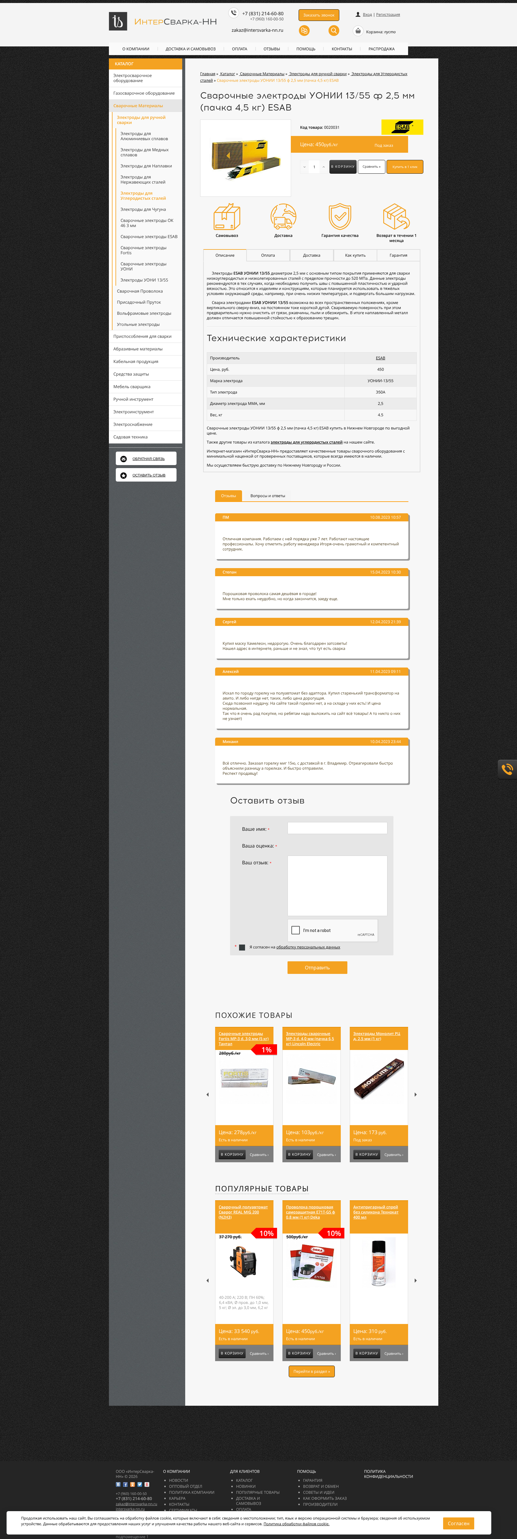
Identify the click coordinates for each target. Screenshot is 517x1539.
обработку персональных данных (308, 947)
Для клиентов (245, 1471)
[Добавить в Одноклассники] (132, 1484)
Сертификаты (183, 1510)
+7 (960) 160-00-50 (267, 19)
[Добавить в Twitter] (139, 1484)
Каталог (124, 64)
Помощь (305, 49)
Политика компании (192, 1492)
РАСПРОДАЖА (382, 49)
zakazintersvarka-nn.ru (257, 30)
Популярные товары (262, 1189)
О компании (135, 49)
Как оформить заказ (325, 1498)
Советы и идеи (318, 1492)
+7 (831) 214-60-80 (263, 13)
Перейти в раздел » (312, 1371)
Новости (178, 1480)
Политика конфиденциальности (388, 1474)
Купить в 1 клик (405, 167)
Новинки (246, 1486)
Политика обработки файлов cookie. (296, 1523)
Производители (320, 1504)
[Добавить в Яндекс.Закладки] (147, 1484)
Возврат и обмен (321, 1486)
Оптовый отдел (185, 1486)
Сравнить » (372, 166)
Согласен (458, 1523)
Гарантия (312, 1480)
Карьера (177, 1498)
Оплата (239, 49)
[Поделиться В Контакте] (118, 1484)
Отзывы (272, 49)
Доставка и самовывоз (191, 49)
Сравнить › (259, 1155)
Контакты (342, 49)
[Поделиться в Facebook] (125, 1484)
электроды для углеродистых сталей (307, 442)
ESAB (380, 358)
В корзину (343, 166)
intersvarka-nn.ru (130, 1508)
